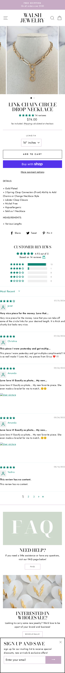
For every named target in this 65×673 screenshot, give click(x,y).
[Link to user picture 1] (8, 401)
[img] (7, 301)
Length (31, 135)
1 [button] (31, 98)
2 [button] (34, 98)
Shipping (28, 123)
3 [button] (33, 496)
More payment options (32, 172)
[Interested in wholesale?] (32, 591)
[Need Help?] (32, 528)
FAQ (32, 566)
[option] (32, 5)
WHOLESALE (32, 634)
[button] (27, 115)
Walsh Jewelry (32, 17)
